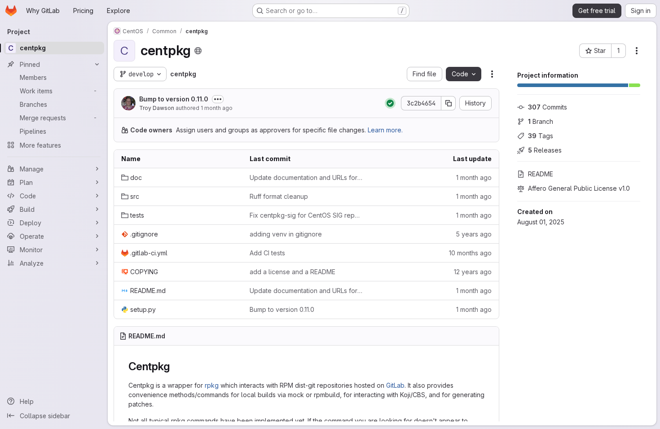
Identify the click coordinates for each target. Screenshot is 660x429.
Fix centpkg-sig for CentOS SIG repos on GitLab (307, 215)
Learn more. (385, 130)
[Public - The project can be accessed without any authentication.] (198, 50)
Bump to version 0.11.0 (173, 99)
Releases (545, 150)
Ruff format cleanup (279, 196)
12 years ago (473, 272)
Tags (540, 136)
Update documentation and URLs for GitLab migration (307, 177)
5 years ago (474, 234)
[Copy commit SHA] (448, 103)
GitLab (395, 385)
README (540, 174)
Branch (540, 121)
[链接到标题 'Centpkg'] (175, 366)
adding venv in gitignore (286, 234)
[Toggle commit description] (218, 99)
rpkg (212, 385)
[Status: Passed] (390, 103)
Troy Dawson (156, 108)
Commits (547, 107)
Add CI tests (267, 253)
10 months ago (470, 253)
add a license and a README (292, 272)
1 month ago (217, 108)
